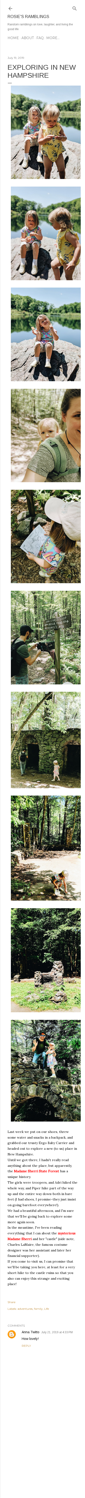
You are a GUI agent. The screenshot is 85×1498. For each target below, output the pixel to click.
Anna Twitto (30, 1332)
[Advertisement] (42, 1456)
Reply (26, 1345)
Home (13, 38)
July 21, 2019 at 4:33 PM (57, 1332)
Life (46, 1308)
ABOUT (27, 38)
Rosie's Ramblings (28, 16)
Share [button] (11, 1302)
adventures (25, 1308)
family (38, 1308)
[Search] (74, 7)
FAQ (40, 38)
